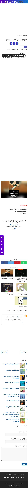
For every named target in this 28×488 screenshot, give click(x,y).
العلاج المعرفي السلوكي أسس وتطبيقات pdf (11, 377)
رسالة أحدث (23, 352)
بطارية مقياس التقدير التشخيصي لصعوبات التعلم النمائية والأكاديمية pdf (21, 280)
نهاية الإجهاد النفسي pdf (12, 406)
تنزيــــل (14, 228)
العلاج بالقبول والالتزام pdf (12, 370)
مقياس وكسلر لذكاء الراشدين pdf (22, 293)
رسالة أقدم (4, 352)
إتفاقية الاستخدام (8, 475)
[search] (1, 2)
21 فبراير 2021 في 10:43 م (14, 317)
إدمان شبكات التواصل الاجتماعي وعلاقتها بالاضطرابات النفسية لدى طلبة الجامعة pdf (10, 414)
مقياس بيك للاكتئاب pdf (22, 306)
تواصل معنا (16, 475)
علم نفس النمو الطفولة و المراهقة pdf (12, 420)
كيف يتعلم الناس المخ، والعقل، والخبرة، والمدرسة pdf (11, 395)
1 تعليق (9, 49)
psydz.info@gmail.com (9, 477)
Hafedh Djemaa (11, 486)
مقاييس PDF (14, 225)
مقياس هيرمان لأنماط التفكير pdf (8, 293)
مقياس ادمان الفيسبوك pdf (7, 278)
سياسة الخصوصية (20, 477)
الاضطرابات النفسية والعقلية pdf (11, 388)
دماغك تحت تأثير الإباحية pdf (12, 382)
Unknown (19, 317)
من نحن (22, 475)
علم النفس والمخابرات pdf (12, 400)
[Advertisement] (14, 19)
